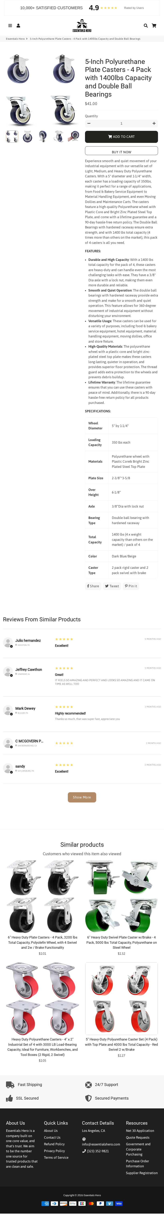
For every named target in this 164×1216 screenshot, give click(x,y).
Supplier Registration (142, 1173)
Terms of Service (56, 1157)
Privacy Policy (54, 1151)
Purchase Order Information (137, 1163)
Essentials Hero (15, 38)
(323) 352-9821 (97, 1151)
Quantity (91, 116)
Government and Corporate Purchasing (138, 1149)
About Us (51, 1131)
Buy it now (121, 152)
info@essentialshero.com (101, 1144)
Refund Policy (54, 1144)
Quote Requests (137, 1137)
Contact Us (52, 1137)
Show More (82, 797)
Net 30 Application (140, 1131)
